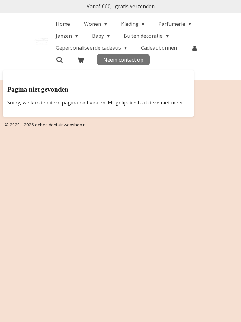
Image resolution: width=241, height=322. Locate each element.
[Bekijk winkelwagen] (80, 60)
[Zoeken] (59, 60)
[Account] (194, 48)
